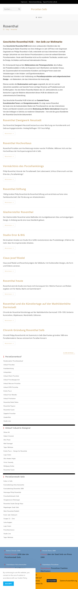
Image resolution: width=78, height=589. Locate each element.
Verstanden (51, 581)
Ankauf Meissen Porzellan (12, 383)
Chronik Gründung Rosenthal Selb (23, 330)
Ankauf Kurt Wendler (10, 395)
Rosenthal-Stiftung (14, 189)
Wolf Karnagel (8, 443)
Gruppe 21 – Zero (9, 518)
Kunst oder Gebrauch (10, 515)
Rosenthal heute (13, 280)
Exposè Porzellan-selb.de (50, 2)
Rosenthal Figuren (9, 406)
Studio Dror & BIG (14, 235)
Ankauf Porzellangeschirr (12, 380)
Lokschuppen (8, 522)
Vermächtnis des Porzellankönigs (23, 166)
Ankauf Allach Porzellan (11, 376)
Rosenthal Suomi (9, 410)
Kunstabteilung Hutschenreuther (14, 485)
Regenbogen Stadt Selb (11, 507)
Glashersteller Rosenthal (18, 212)
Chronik (44, 554)
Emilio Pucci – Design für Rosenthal (15, 451)
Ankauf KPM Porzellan (11, 387)
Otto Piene (7, 440)
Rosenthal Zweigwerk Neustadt (22, 120)
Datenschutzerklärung (35, 2)
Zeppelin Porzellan (10, 413)
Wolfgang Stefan (9, 466)
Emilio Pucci (8, 391)
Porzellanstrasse (9, 530)
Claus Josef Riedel (14, 258)
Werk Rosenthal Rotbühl (11, 511)
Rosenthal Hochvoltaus (17, 143)
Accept (8, 584)
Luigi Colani (7, 455)
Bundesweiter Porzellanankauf (13, 361)
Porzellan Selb (39, 9)
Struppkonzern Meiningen (12, 500)
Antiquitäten (7, 372)
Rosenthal (14, 29)
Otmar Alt (7, 432)
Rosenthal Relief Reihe (11, 402)
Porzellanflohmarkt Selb (11, 496)
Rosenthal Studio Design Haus (13, 503)
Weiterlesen (10, 133)
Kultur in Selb (8, 481)
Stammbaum (46, 568)
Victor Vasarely (8, 462)
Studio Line (7, 421)
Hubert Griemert (9, 436)
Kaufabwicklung (9, 368)
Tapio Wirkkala (8, 447)
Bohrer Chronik (11, 554)
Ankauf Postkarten (10, 398)
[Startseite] (3, 29)
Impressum (24, 2)
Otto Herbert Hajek (10, 458)
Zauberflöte (7, 417)
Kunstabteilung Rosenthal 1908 (14, 488)
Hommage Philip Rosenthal (12, 492)
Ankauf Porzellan (9, 365)
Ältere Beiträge (69, 353)
